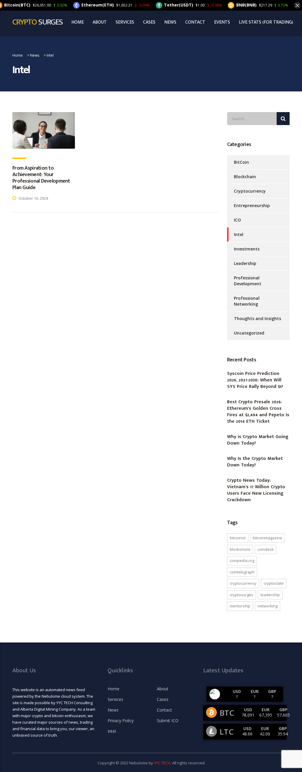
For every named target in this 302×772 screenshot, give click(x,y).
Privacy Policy (121, 720)
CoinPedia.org (242, 560)
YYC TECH (162, 763)
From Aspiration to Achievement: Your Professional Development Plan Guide (41, 178)
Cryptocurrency (250, 191)
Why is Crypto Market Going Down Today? (257, 440)
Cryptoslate (274, 583)
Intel (238, 234)
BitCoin (241, 162)
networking (267, 606)
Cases (149, 22)
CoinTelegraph (242, 572)
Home (77, 22)
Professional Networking (247, 301)
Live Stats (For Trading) (266, 22)
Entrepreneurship (252, 205)
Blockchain (245, 176)
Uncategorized (249, 333)
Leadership (245, 263)
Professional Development (247, 280)
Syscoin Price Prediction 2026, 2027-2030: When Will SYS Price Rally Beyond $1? (255, 380)
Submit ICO (167, 720)
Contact (195, 22)
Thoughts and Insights (257, 318)
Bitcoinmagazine (267, 537)
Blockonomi (240, 549)
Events (222, 22)
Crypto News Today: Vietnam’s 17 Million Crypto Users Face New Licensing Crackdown (256, 490)
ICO (237, 220)
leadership (270, 594)
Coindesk (265, 549)
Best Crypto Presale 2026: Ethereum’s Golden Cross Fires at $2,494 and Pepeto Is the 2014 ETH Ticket (258, 412)
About (100, 22)
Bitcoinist (238, 537)
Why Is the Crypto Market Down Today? (255, 461)
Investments (247, 249)
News (170, 22)
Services (125, 22)
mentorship (240, 606)
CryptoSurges (241, 594)
